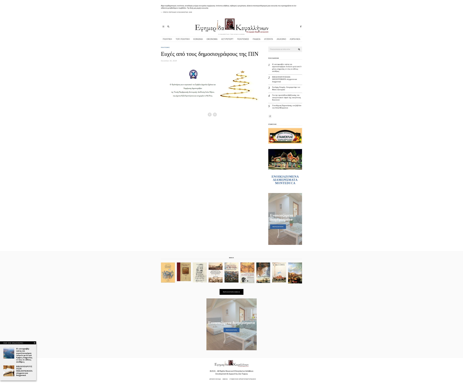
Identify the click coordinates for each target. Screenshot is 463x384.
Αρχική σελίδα (215, 379)
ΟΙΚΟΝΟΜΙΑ (212, 39)
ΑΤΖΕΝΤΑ (268, 39)
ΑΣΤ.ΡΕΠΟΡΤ (227, 39)
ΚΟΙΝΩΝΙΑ (198, 39)
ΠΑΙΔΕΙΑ (256, 39)
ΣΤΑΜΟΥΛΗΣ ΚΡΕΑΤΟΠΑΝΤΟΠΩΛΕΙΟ (243, 379)
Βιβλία (225, 379)
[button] (299, 49)
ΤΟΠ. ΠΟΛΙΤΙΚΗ (183, 39)
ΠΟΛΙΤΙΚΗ (167, 39)
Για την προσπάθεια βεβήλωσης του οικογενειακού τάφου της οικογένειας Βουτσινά (286, 97)
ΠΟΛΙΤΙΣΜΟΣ (243, 39)
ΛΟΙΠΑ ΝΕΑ (295, 39)
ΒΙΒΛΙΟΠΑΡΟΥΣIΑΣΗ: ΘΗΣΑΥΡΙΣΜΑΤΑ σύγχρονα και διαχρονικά (284, 79)
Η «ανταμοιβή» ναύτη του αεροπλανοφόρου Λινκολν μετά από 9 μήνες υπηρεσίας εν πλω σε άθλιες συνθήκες (286, 67)
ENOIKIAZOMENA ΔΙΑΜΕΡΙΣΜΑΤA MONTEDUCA (285, 180)
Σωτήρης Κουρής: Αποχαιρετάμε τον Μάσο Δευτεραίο (286, 88)
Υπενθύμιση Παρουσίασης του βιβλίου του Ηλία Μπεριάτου (286, 107)
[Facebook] (301, 26)
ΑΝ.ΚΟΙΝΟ (281, 39)
